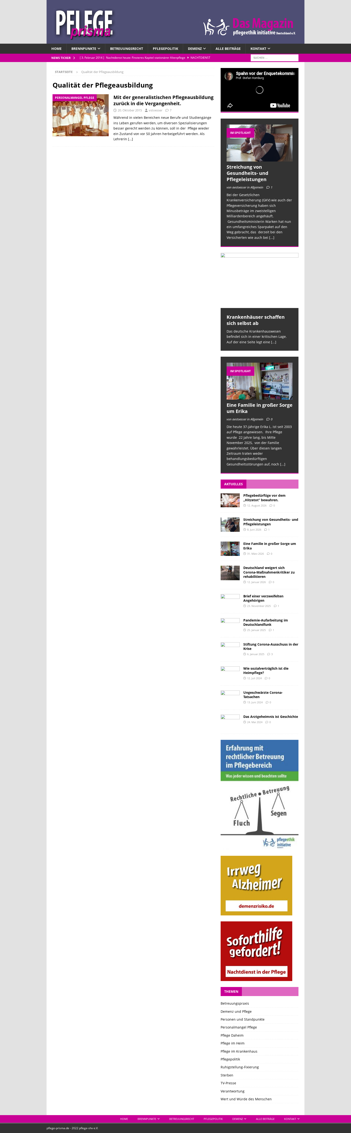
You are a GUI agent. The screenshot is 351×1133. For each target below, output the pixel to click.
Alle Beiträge (228, 48)
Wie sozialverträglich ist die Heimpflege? (265, 670)
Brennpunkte (83, 48)
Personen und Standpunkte (243, 1019)
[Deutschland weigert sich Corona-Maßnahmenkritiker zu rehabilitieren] (230, 573)
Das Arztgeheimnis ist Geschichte (270, 716)
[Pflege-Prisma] (175, 41)
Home (56, 48)
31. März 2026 (255, 553)
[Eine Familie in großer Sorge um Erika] (259, 381)
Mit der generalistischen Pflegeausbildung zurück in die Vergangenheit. (163, 100)
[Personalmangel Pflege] (81, 115)
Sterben (227, 1075)
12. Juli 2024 (254, 678)
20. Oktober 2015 (130, 110)
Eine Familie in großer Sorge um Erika (259, 408)
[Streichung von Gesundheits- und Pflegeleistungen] (259, 143)
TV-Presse (228, 1083)
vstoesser (155, 110)
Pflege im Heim (233, 1043)
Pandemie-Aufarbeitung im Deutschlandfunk (265, 622)
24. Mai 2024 (254, 722)
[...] (271, 237)
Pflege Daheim (232, 1035)
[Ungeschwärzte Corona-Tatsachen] (230, 697)
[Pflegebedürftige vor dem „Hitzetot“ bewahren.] (230, 500)
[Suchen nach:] (274, 57)
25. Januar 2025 (256, 630)
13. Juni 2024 (255, 702)
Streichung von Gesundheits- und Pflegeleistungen (247, 173)
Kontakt (258, 48)
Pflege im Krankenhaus (239, 1051)
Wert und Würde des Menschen (246, 1099)
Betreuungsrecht (126, 48)
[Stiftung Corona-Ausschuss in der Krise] (230, 649)
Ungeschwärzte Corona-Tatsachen (263, 694)
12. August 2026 (256, 505)
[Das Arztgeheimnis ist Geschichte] (230, 722)
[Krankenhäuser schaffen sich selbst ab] (259, 280)
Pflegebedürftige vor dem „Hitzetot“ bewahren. (264, 497)
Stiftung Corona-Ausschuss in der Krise (270, 646)
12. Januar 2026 (256, 582)
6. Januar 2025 (255, 654)
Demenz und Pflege (236, 1011)
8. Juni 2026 (254, 529)
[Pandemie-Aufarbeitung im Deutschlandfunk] (230, 625)
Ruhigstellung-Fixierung (240, 1067)
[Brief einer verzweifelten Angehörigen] (230, 601)
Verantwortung (233, 1091)
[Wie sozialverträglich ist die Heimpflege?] (230, 673)
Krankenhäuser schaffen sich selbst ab (256, 320)
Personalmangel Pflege (239, 1027)
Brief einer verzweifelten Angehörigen (263, 598)
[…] (130, 139)
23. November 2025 (259, 606)
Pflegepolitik (165, 48)
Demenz (195, 48)
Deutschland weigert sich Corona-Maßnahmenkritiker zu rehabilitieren (269, 572)
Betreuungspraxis (235, 1003)
